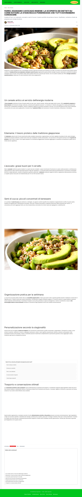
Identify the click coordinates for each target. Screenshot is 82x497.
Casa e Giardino (8, 2)
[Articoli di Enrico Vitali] (5, 22)
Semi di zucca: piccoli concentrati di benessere (16, 478)
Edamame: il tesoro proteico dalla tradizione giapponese (18, 475)
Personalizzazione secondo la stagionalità (15, 481)
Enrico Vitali (10, 21)
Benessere (42, 2)
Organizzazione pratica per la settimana (14, 479)
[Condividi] (77, 25)
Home (5, 7)
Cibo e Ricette (34, 2)
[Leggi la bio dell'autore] (77, 22)
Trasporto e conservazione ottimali (13, 483)
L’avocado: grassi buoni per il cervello (14, 476)
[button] (41, 364)
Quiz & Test (26, 2)
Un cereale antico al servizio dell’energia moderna (17, 473)
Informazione (22, 446)
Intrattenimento (18, 2)
